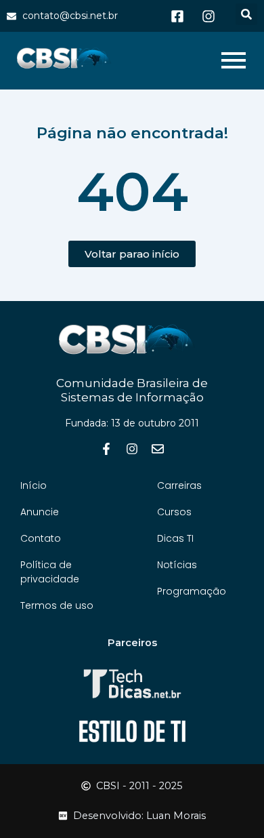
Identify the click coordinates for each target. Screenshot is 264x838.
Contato (40, 538)
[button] (246, 14)
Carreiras (179, 485)
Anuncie (39, 512)
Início (33, 485)
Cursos (174, 512)
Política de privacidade (49, 572)
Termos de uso (56, 605)
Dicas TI (175, 538)
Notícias (177, 565)
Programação (191, 591)
